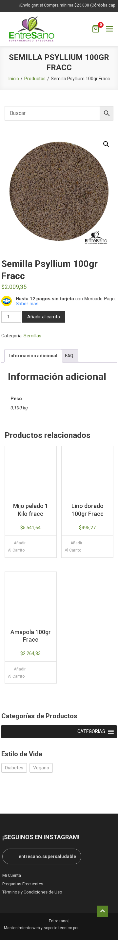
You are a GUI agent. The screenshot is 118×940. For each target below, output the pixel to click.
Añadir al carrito (43, 316)
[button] (106, 144)
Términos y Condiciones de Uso (32, 892)
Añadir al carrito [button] (17, 547)
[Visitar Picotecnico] (97, 928)
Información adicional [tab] (33, 355)
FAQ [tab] (69, 355)
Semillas (32, 335)
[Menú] (109, 28)
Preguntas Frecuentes (22, 883)
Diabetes (14, 767)
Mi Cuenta (11, 875)
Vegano (41, 767)
